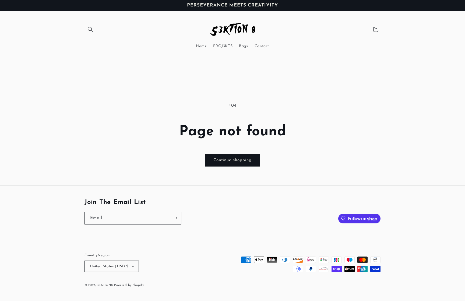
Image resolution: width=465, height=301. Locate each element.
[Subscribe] (175, 218)
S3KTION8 (105, 285)
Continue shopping (232, 160)
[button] (90, 29)
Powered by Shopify (129, 285)
